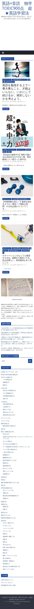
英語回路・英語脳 (8, 561)
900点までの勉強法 (8, 390)
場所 (4, 542)
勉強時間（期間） (8, 536)
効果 (4, 534)
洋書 (2, 480)
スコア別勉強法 (7, 393)
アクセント (6, 525)
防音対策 (5, 564)
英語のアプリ (4, 515)
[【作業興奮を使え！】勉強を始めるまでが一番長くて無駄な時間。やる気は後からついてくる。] (17, 176)
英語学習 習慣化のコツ (24, 199)
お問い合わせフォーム (7, 580)
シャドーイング (7, 528)
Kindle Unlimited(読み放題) (8, 374)
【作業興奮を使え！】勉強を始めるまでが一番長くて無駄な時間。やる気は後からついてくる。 (16, 205)
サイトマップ (4, 418)
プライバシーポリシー (7, 582)
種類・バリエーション (9, 555)
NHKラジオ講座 (5, 377)
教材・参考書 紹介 (6, 432)
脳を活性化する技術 (8, 426)
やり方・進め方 (7, 523)
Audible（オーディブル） (9, 149)
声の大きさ (6, 544)
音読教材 (5, 474)
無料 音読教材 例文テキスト (8, 482)
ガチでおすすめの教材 (9, 444)
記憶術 (4, 498)
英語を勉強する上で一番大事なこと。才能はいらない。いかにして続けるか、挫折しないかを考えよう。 (16, 91)
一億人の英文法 (7, 452)
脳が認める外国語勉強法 (9, 495)
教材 (4, 385)
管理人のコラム (22, 79)
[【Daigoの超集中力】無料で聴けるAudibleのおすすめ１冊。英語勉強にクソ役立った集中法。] (17, 116)
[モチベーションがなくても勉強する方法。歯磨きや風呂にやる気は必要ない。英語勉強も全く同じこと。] (17, 225)
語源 (4, 509)
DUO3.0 (5, 434)
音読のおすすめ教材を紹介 (10, 566)
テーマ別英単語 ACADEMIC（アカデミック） (15, 447)
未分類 (3, 477)
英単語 (3, 504)
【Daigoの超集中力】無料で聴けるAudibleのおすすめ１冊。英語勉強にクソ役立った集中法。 (16, 157)
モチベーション (7, 79)
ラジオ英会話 (6, 379)
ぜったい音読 (6, 441)
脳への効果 (6, 558)
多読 (2, 429)
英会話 (3, 501)
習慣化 (9, 152)
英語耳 (4, 463)
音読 (4, 398)
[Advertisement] (17, 36)
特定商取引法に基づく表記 (8, 585)
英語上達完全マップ (8, 460)
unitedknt (14, 101)
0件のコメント (22, 101)
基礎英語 (5, 382)
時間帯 (4, 550)
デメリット (6, 531)
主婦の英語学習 (7, 404)
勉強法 (4, 506)
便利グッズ (6, 409)
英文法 (3, 512)
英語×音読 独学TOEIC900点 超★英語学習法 (17, 8)
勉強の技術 (4, 423)
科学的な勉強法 (5, 488)
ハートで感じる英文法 (9, 449)
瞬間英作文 (6, 457)
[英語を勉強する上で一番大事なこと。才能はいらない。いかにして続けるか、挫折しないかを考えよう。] (17, 63)
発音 (2, 485)
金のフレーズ (6, 468)
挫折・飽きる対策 (23, 248)
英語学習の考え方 (9, 82)
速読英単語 (6, 466)
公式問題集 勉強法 (8, 396)
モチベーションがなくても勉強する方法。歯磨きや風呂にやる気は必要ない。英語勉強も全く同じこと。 (17, 259)
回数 (4, 539)
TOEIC (3, 388)
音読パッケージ (7, 471)
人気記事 (15, 79)
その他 (3, 402)
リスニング (4, 421)
